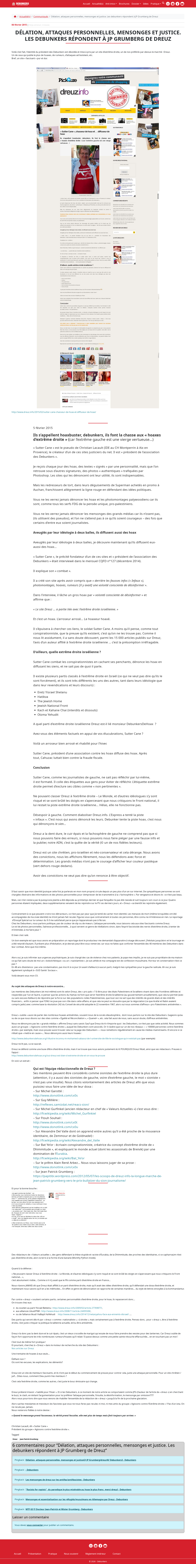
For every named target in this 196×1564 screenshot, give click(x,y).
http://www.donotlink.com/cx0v (55, 1167)
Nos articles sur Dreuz (23, 1348)
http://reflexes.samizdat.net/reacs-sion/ (61, 1104)
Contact (117, 1553)
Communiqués (40, 16)
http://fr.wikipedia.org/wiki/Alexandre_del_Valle (66, 1140)
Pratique (155, 3)
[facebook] (177, 4)
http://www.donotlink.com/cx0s (55, 1095)
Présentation (34, 1553)
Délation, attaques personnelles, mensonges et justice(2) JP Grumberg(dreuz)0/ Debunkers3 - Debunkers (81, 1460)
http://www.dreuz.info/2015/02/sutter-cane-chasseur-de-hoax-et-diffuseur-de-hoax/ (54, 412)
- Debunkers (32, 1469)
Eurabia (61, 1154)
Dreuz (15, 1439)
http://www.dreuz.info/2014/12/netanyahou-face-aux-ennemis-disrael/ (93, 1314)
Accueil (86, 3)
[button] (163, 2)
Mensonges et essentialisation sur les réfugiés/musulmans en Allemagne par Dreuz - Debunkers (77, 1499)
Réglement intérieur (95, 1553)
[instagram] (168, 4)
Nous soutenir (71, 1553)
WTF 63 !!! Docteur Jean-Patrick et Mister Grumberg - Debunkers (59, 1509)
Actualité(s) (97, 3)
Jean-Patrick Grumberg (29, 1439)
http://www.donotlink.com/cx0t (55, 1122)
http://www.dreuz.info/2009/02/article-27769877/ (77, 1307)
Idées (146, 3)
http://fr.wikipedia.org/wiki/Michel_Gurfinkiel (64, 1113)
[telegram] (173, 4)
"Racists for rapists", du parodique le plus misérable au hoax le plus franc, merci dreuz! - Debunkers (78, 1489)
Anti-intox (110, 3)
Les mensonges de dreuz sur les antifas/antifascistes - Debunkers (60, 1479)
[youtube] (182, 4)
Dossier (135, 3)
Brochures (124, 3)
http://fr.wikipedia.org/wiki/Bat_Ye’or (59, 1158)
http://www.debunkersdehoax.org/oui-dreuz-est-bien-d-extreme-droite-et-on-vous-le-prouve (58, 1055)
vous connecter (35, 1525)
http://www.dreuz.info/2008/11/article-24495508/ (66, 1311)
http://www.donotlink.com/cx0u (55, 1127)
